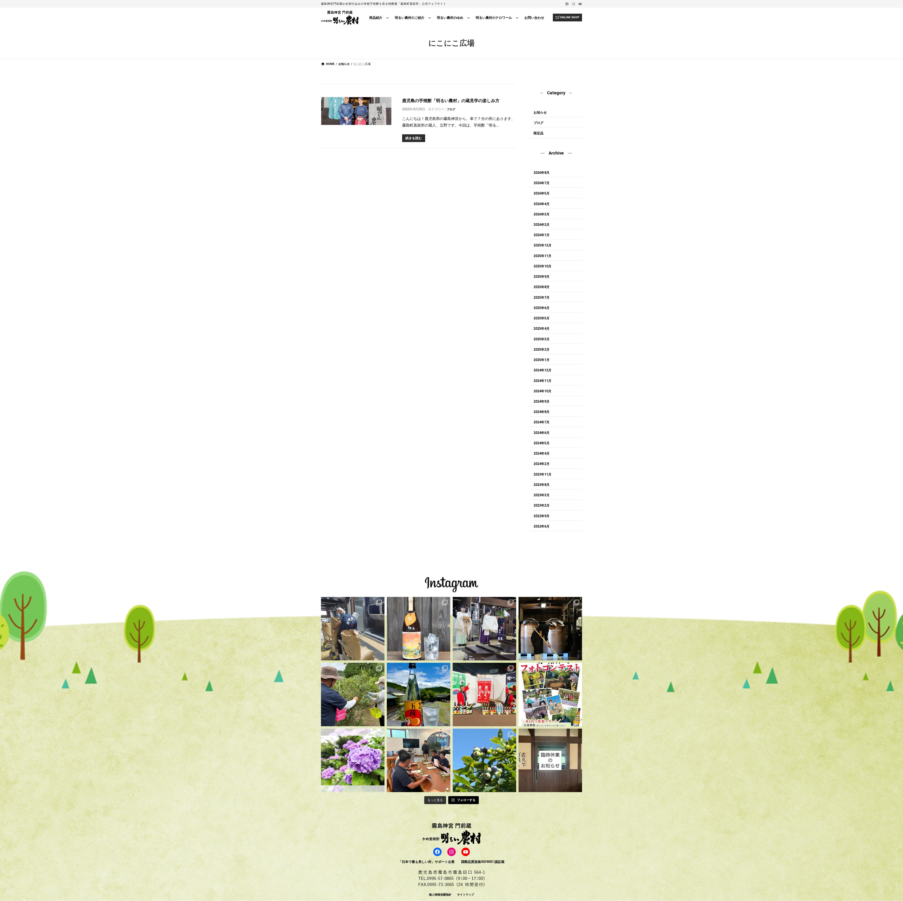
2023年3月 (542, 495)
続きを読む (413, 138)
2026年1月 (542, 235)
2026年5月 (542, 193)
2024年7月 (542, 422)
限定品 (538, 133)
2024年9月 (542, 401)
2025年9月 (542, 276)
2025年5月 (542, 318)
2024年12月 (542, 370)
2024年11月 (542, 381)
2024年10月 (542, 391)
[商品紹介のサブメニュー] (387, 17)
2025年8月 (542, 287)
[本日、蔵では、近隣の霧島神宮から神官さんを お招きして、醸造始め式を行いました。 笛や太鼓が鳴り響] (484, 628)
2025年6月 (542, 308)
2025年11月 (542, 256)
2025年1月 (542, 360)
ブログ (451, 109)
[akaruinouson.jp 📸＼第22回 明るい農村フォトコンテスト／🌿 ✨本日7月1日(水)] (550, 694)
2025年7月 (542, 297)
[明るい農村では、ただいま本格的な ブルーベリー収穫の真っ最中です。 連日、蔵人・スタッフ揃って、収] (352, 694)
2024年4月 (542, 453)
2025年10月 (542, 266)
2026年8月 (542, 173)
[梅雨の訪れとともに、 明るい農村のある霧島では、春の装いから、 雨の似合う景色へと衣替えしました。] (352, 760)
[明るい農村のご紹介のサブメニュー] (429, 17)
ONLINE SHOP (569, 17)
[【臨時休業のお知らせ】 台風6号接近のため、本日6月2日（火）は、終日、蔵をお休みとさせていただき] (550, 760)
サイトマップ (465, 894)
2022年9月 (542, 516)
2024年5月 (542, 443)
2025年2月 (542, 349)
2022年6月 (542, 526)
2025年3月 (542, 339)
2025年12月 (542, 245)
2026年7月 (542, 183)
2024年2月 (542, 464)
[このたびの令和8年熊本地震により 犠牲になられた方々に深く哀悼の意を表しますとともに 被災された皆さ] (550, 628)
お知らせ (540, 112)
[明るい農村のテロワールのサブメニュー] (517, 17)
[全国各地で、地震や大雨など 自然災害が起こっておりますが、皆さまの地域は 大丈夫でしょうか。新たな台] (484, 694)
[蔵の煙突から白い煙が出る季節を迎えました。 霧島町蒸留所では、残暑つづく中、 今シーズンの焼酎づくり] (352, 628)
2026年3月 (542, 214)
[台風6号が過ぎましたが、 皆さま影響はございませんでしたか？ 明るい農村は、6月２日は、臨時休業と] (484, 760)
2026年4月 (542, 204)
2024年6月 (542, 433)
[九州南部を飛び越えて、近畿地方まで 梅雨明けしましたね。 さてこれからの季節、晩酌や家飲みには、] (418, 694)
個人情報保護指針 (440, 894)
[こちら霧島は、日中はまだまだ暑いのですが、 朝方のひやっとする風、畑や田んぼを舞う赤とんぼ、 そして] (418, 628)
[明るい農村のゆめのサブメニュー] (468, 17)
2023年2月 (542, 505)
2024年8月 (542, 412)
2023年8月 (542, 485)
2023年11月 (542, 474)
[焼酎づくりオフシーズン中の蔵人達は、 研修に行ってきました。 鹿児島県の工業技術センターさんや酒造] (418, 760)
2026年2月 (542, 224)
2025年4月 (542, 328)
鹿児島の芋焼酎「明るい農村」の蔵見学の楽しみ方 (450, 100)
